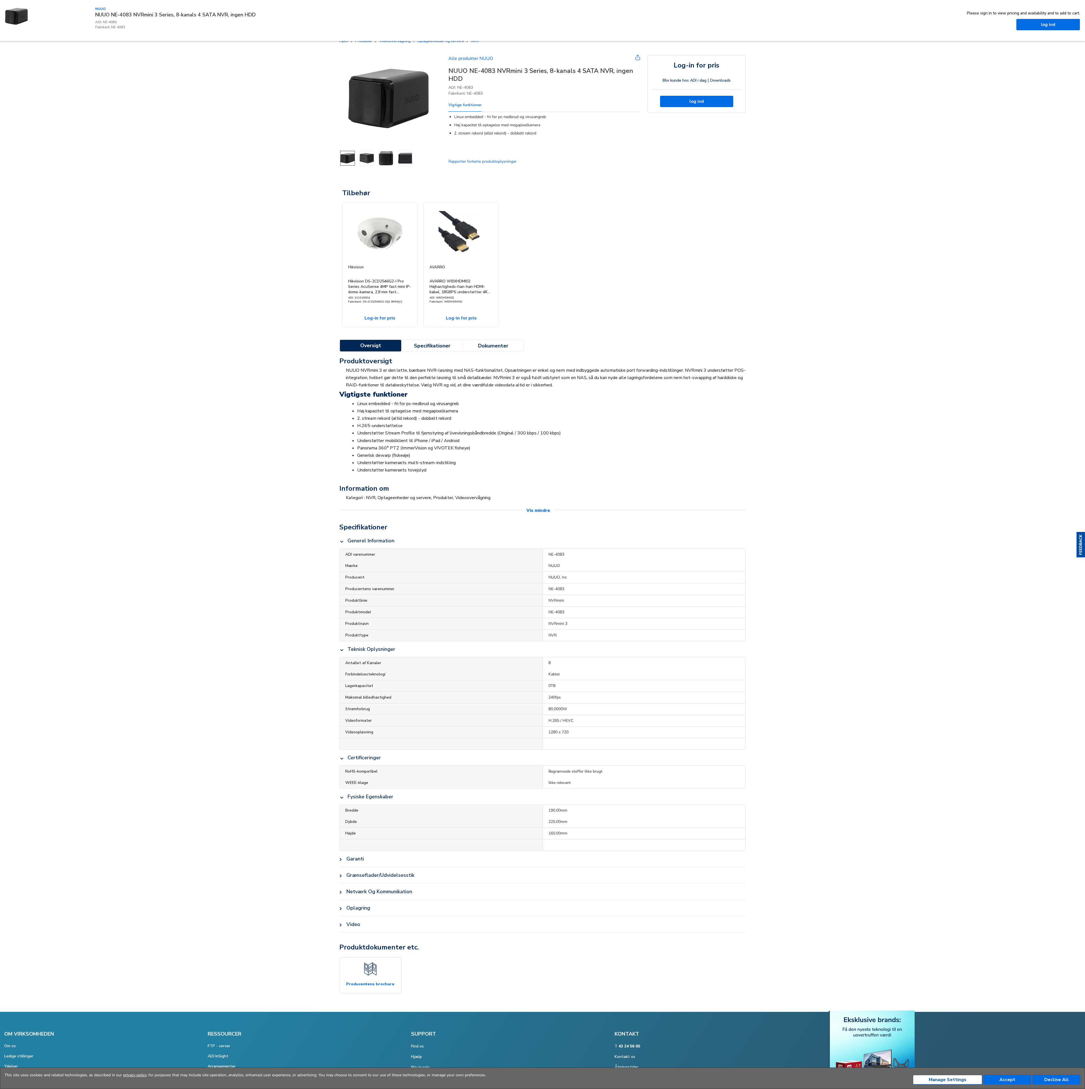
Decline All (1056, 1080)
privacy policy (134, 1075)
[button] (1081, 544)
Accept (1007, 1080)
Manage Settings (947, 1080)
